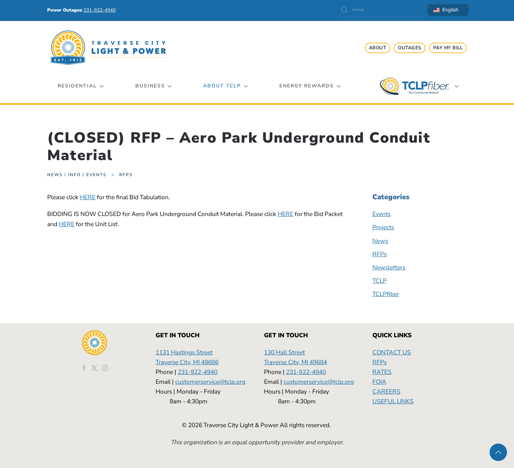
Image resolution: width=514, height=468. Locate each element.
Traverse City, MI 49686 (187, 362)
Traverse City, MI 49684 (295, 362)
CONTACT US (391, 352)
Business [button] (150, 85)
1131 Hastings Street (184, 352)
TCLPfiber (385, 294)
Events (381, 214)
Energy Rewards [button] (306, 85)
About (377, 48)
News (380, 241)
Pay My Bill (448, 48)
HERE (87, 197)
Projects (383, 227)
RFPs (379, 254)
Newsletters (388, 267)
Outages (409, 48)
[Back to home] (108, 47)
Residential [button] (77, 85)
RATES (382, 372)
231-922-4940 (197, 372)
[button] (498, 452)
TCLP (379, 280)
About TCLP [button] (222, 85)
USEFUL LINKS (393, 401)
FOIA (379, 381)
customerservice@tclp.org (210, 381)
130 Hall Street (284, 352)
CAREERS (386, 391)
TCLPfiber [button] (414, 86)
